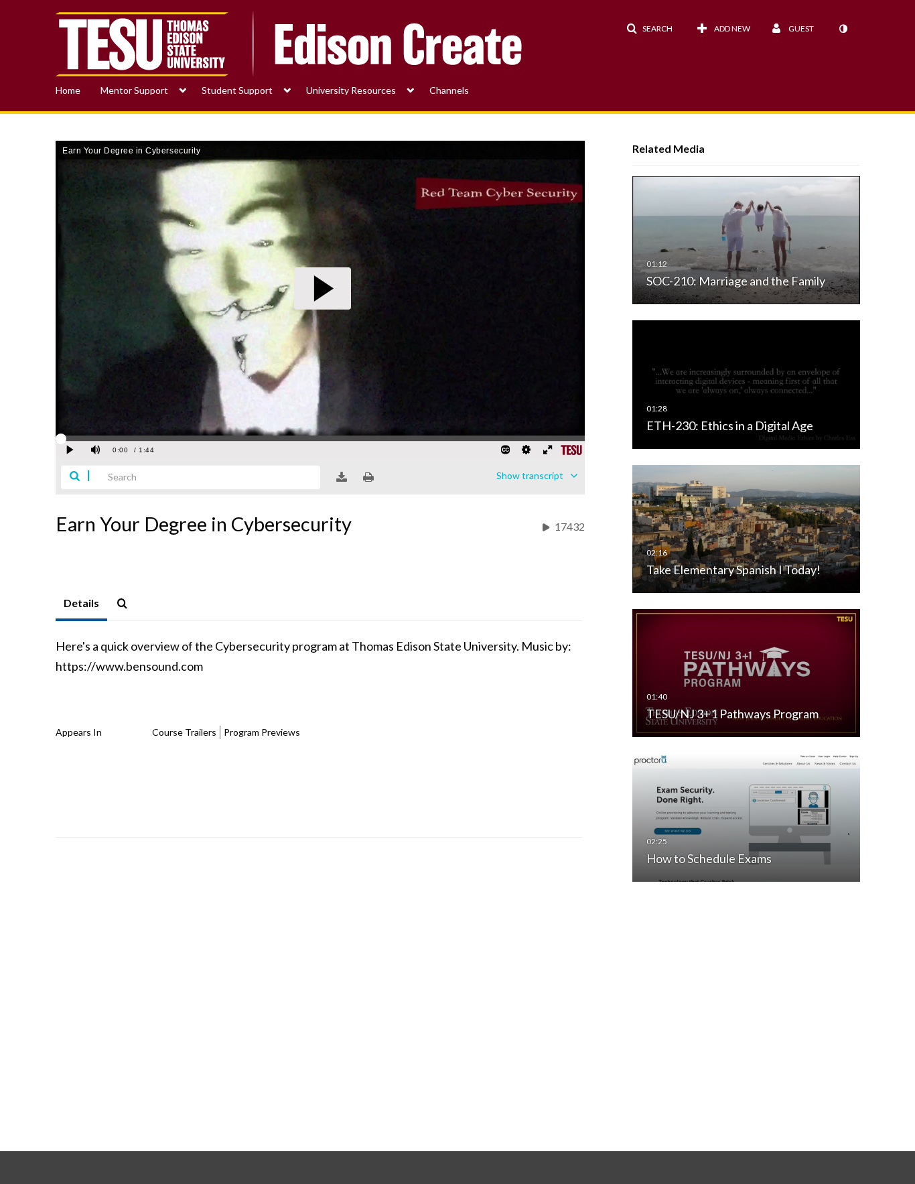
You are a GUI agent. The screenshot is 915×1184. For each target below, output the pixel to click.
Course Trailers (184, 732)
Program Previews (262, 732)
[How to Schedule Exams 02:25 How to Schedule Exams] (746, 816)
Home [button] (68, 90)
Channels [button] (449, 90)
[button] (649, 29)
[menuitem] (78, 89)
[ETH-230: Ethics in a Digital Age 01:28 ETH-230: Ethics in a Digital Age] (746, 384)
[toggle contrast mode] (842, 29)
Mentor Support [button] (134, 90)
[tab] (81, 603)
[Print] (368, 477)
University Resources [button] (351, 90)
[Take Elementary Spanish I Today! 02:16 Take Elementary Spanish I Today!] (746, 528)
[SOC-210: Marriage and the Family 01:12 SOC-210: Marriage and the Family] (746, 240)
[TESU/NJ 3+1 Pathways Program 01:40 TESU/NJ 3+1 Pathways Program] (746, 672)
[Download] (341, 477)
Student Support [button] (237, 90)
